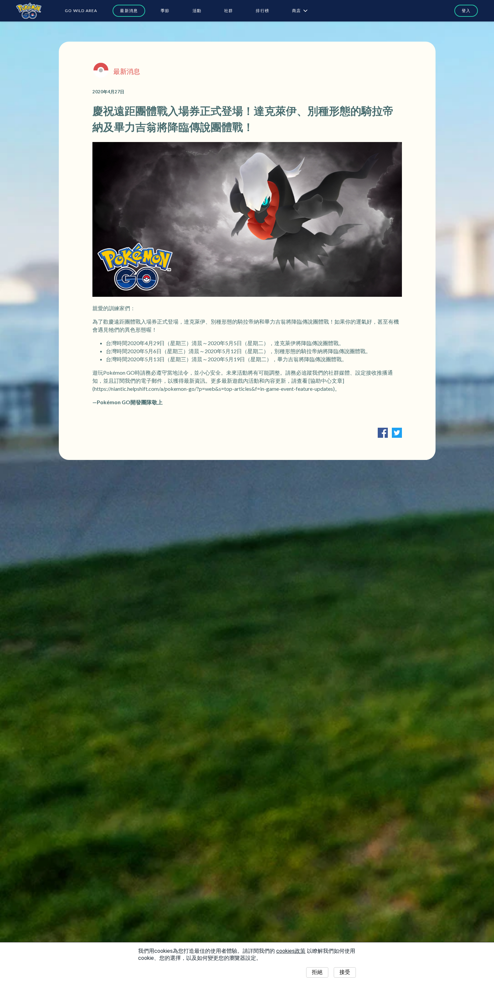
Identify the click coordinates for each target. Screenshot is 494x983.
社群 (228, 10)
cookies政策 (290, 951)
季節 (165, 10)
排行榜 (262, 10)
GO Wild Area (81, 10)
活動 (197, 10)
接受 (344, 972)
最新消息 (129, 10)
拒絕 (317, 972)
